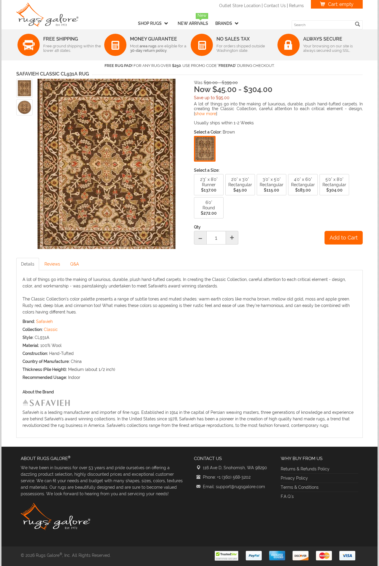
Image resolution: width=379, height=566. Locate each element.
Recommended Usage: (45, 377)
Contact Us (275, 5)
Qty (197, 227)
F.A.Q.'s (287, 496)
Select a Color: (207, 132)
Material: (31, 345)
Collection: (33, 329)
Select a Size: (206, 170)
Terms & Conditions (300, 487)
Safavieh (44, 321)
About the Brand (38, 392)
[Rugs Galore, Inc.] (47, 15)
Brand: (29, 321)
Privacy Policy (294, 478)
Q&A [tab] (74, 264)
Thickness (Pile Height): (45, 369)
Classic (51, 329)
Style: (28, 337)
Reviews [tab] (52, 264)
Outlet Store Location (240, 5)
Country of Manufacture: (46, 361)
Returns (296, 5)
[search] (357, 24)
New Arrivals (193, 23)
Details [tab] (27, 264)
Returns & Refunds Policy (305, 469)
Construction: (35, 353)
